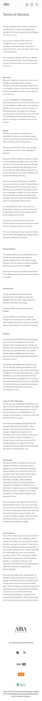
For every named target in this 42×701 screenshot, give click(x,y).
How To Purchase (17, 696)
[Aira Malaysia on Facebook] (17, 654)
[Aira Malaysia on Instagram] (24, 654)
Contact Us (27, 696)
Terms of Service (8, 691)
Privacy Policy (19, 691)
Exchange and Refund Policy (28, 694)
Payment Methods (12, 694)
